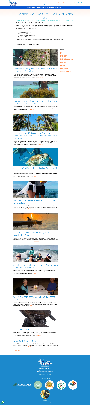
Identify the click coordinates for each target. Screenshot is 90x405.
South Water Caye (64, 70)
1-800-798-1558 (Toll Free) (69, 2)
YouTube (49, 378)
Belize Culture (63, 55)
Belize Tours (63, 62)
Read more (40, 77)
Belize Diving (63, 56)
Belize (61, 53)
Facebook (40, 378)
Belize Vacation (64, 64)
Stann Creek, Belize (57, 2)
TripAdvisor (45, 378)
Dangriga (62, 65)
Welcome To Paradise (65, 71)
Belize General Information (66, 59)
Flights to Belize (64, 68)
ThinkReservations (55, 402)
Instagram (42, 378)
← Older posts (16, 350)
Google (47, 378)
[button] (62, 7)
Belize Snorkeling (64, 61)
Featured (62, 67)
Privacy (45, 400)
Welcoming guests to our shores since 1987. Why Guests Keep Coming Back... (44, 7)
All (61, 52)
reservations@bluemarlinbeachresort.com (45, 376)
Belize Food (63, 58)
